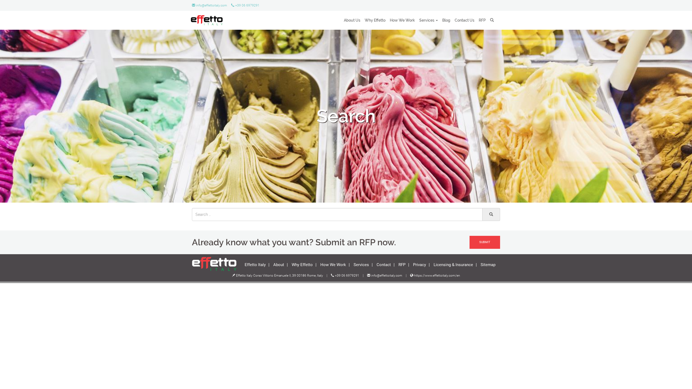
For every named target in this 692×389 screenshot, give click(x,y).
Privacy (419, 264)
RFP (482, 20)
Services (361, 264)
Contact (384, 264)
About (278, 264)
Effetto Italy (255, 264)
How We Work (402, 20)
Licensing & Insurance (453, 264)
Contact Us (464, 20)
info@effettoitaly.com (211, 5)
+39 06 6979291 (247, 5)
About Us (352, 20)
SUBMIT (484, 242)
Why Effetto (375, 20)
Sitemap (488, 264)
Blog (446, 20)
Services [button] (426, 20)
